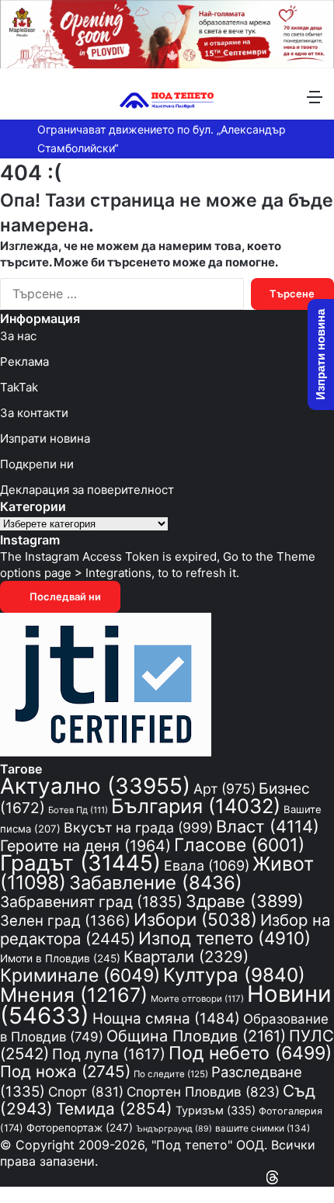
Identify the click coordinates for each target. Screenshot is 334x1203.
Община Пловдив (196, 1036)
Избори (195, 919)
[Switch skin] (46, 102)
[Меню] (314, 102)
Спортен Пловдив (203, 1091)
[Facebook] (329, 1177)
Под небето (250, 1053)
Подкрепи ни (37, 464)
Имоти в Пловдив (60, 958)
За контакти (34, 412)
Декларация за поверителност (87, 489)
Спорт (86, 1091)
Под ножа (65, 1071)
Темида (114, 1108)
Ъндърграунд (174, 1129)
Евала (206, 865)
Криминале (80, 975)
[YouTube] (315, 1177)
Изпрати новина (45, 438)
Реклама (24, 361)
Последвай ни (64, 596)
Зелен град (65, 920)
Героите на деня (85, 845)
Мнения (74, 995)
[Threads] (272, 1177)
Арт (224, 789)
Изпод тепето (224, 937)
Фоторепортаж (79, 1127)
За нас (18, 336)
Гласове (239, 845)
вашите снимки (262, 1128)
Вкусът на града (138, 827)
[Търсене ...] (19, 102)
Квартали (186, 956)
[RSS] (287, 1177)
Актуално (95, 786)
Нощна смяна (166, 1018)
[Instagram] (301, 1177)
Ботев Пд (78, 810)
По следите (171, 1074)
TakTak (19, 387)
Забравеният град (91, 901)
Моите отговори (197, 998)
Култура (234, 974)
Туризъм (216, 1111)
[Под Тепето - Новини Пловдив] (167, 96)
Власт (267, 826)
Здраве (245, 901)
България (195, 806)
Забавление (155, 882)
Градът (80, 863)
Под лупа (108, 1054)
